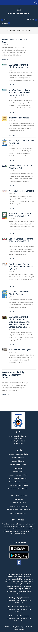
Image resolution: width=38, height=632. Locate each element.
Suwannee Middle (18, 471)
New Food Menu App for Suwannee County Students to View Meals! (21, 266)
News (29, 31)
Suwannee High (18, 468)
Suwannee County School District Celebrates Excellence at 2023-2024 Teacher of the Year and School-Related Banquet (20, 322)
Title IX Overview (18, 499)
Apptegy (22, 629)
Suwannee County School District (18, 454)
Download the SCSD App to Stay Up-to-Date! (20, 166)
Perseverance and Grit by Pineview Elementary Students (13, 375)
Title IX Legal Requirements (18, 513)
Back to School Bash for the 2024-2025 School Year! (21, 214)
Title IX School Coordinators (18, 503)
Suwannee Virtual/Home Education (18, 489)
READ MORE (5, 59)
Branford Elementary (18, 457)
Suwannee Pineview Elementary (16, 31)
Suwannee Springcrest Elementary (18, 485)
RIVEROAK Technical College (18, 464)
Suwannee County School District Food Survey (20, 292)
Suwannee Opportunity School (18, 475)
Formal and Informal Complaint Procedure (18, 510)
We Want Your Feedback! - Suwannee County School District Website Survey (20, 92)
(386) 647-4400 (18, 443)
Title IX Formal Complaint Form (18, 506)
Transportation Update (19, 118)
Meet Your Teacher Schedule (21, 191)
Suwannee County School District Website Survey (20, 66)
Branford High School (18, 461)
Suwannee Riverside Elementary (18, 482)
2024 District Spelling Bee (20, 349)
